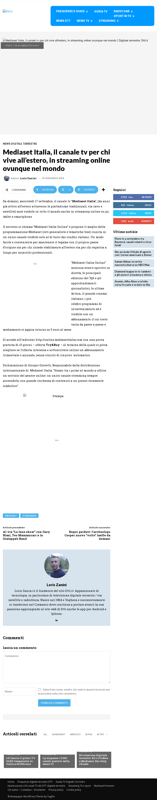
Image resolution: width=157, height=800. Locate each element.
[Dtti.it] (27, 16)
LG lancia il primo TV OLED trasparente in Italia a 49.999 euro (20, 761)
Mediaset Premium (104, 785)
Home (9, 45)
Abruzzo (75, 734)
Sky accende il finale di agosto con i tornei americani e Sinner (133, 253)
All (45, 734)
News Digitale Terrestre (27, 45)
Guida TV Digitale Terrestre (70, 781)
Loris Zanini (28, 178)
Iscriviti (146, 221)
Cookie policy (73, 789)
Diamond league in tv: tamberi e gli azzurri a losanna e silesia (133, 273)
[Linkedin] (56, 619)
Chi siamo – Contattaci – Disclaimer (27, 789)
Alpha (88, 734)
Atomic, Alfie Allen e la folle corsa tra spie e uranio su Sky (132, 283)
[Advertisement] (35, 292)
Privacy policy (56, 789)
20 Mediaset (58, 734)
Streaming (29, 515)
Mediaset (11, 515)
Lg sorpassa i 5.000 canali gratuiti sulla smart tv (56, 761)
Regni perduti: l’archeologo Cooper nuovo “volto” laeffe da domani (87, 535)
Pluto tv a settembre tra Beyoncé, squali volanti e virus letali (133, 242)
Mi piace (146, 197)
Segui (148, 205)
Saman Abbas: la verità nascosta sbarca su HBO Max (132, 263)
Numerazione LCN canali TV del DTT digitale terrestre (36, 785)
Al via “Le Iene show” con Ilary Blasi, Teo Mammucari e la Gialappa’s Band (26, 535)
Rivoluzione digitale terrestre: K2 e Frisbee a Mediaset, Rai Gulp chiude (93, 759)
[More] (103, 189)
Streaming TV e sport (79, 785)
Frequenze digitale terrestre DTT (35, 781)
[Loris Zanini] (7, 178)
